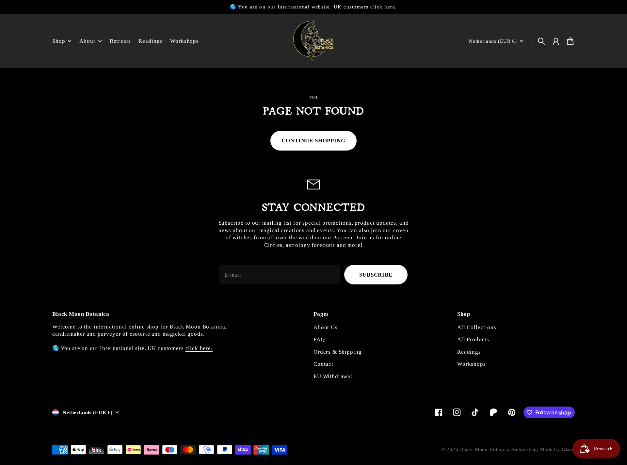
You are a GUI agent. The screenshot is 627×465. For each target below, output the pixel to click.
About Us (326, 327)
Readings (469, 352)
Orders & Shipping (338, 352)
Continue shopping (313, 140)
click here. (199, 348)
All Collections (476, 327)
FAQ (319, 339)
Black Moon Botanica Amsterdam (498, 449)
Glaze (568, 449)
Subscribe (376, 275)
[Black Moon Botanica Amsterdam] (313, 41)
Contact (323, 364)
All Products (473, 339)
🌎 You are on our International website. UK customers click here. (313, 6)
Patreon (343, 237)
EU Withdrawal (333, 376)
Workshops (471, 364)
